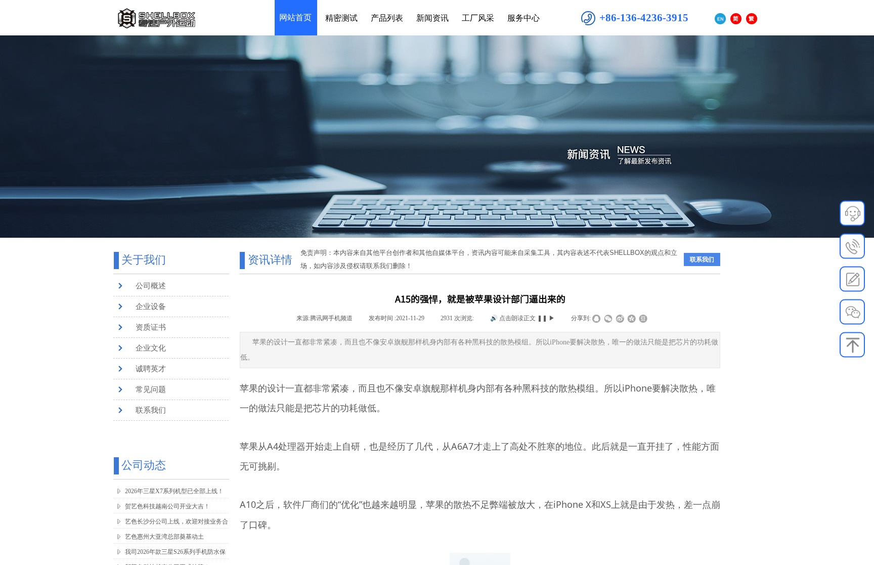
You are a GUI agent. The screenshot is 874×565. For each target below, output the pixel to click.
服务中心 (523, 18)
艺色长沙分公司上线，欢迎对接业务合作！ (176, 528)
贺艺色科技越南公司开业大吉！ (167, 506)
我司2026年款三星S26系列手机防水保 (175, 551)
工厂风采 (478, 18)
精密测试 (341, 18)
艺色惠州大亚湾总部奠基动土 (164, 536)
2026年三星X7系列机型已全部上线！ (174, 491)
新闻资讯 (432, 18)
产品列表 (387, 18)
